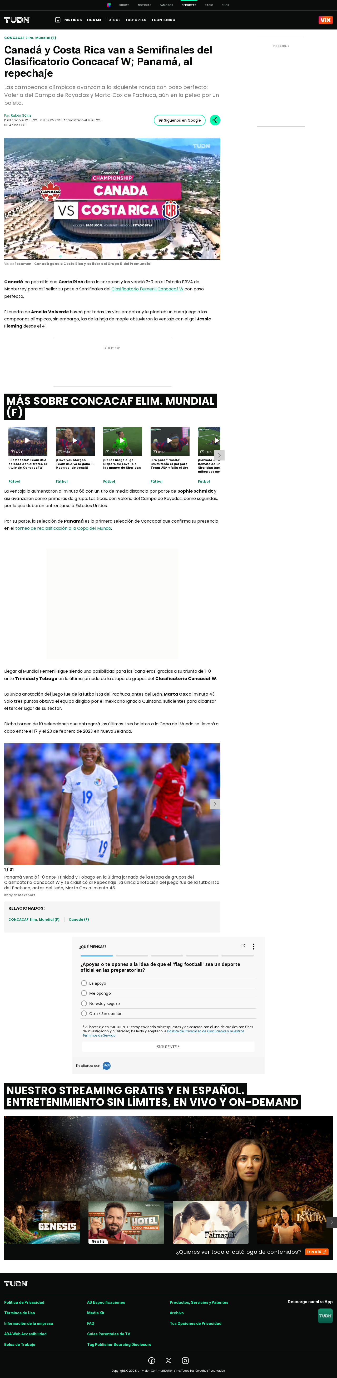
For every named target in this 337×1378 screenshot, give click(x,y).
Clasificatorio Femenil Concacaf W (147, 289)
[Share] (215, 120)
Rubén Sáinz (21, 115)
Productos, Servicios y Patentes (199, 1302)
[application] (112, 199)
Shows (124, 5)
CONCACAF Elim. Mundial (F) (30, 38)
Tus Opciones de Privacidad (195, 1323)
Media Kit (95, 1313)
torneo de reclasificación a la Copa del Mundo (63, 528)
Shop (225, 5)
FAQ (90, 1323)
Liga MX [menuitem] (94, 20)
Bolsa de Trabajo (19, 1344)
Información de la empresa (28, 1323)
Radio (209, 5)
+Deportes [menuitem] (135, 20)
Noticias (144, 5)
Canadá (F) (79, 919)
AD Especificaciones (106, 1302)
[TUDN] (17, 20)
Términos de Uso (19, 1313)
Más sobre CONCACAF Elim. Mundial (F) (110, 407)
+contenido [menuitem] (163, 20)
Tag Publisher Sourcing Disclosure (119, 1344)
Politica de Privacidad (24, 1302)
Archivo (177, 1313)
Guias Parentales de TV (108, 1334)
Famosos (166, 5)
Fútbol (14, 481)
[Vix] (326, 20)
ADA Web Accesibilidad (25, 1334)
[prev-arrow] (5, 804)
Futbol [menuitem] (113, 20)
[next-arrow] (219, 455)
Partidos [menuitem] (72, 20)
